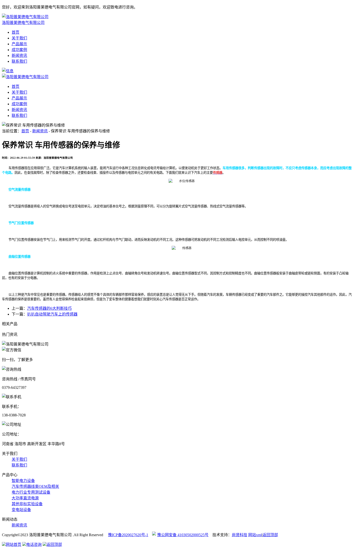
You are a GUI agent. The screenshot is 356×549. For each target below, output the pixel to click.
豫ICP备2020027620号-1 (128, 535)
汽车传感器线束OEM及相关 (35, 486)
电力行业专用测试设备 (31, 492)
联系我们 (19, 61)
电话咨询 (34, 544)
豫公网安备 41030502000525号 (183, 535)
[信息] (8, 71)
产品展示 (19, 44)
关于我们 (19, 38)
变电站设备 (21, 510)
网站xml (255, 535)
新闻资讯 (19, 55)
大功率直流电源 (25, 498)
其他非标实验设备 (27, 504)
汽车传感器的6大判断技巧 (49, 308)
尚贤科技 (239, 535)
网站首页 (13, 544)
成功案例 (19, 50)
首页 (15, 32)
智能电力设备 (23, 481)
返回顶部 (270, 535)
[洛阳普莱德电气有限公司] (25, 77)
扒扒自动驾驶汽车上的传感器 (52, 314)
